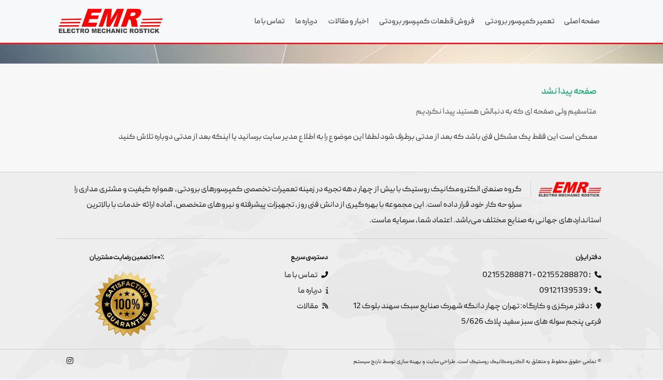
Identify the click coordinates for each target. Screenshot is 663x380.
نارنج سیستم (367, 362)
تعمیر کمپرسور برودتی (519, 22)
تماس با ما (269, 22)
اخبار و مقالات (348, 22)
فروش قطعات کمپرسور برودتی (426, 22)
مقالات (308, 307)
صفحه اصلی (582, 22)
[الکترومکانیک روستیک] (111, 21)
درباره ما (306, 22)
